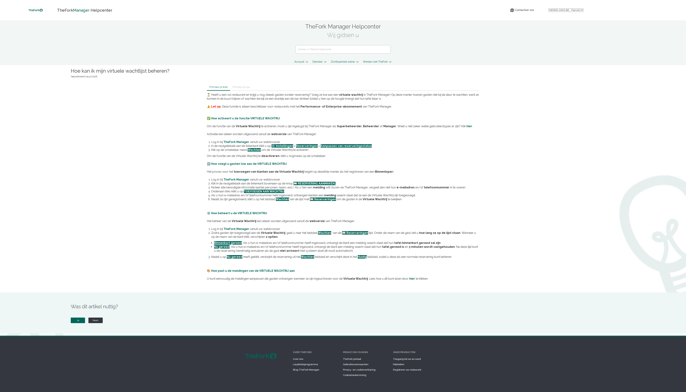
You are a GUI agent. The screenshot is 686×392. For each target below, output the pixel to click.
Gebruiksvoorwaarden (355, 364)
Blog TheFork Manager (306, 369)
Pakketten (398, 364)
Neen (96, 320)
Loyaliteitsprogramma (305, 364)
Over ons (298, 359)
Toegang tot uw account (407, 359)
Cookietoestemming (354, 375)
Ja (78, 320)
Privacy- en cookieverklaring (359, 369)
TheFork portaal (352, 359)
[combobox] (343, 49)
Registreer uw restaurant (407, 369)
